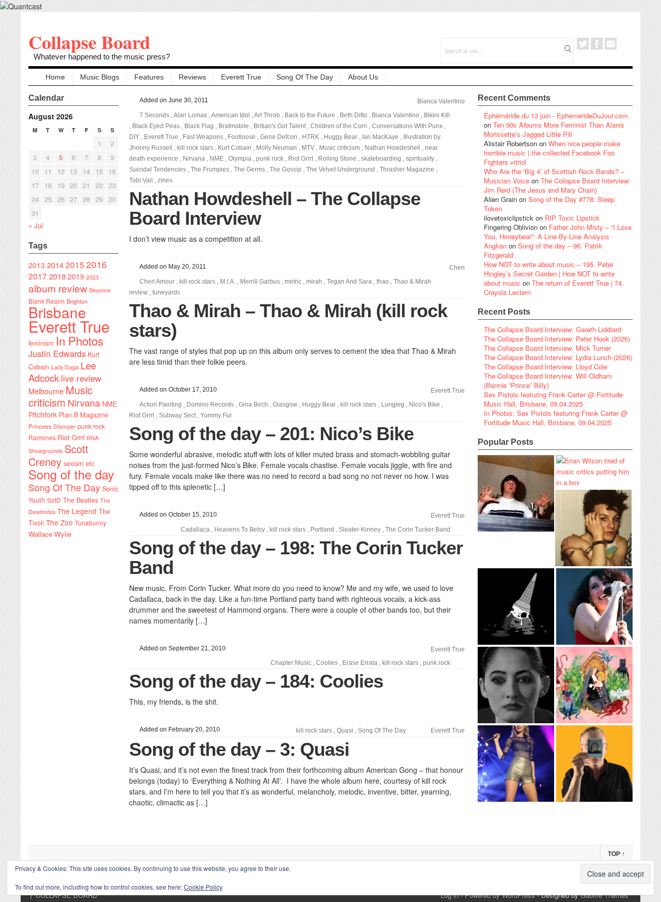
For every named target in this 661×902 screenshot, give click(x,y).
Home (55, 77)
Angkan (495, 246)
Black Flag (199, 126)
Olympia (239, 158)
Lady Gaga (64, 367)
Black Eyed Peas (156, 126)
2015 (75, 264)
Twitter (583, 44)
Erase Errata (359, 662)
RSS (625, 44)
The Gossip (286, 169)
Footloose (242, 137)
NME (109, 404)
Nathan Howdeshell (392, 147)
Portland (322, 529)
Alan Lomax (190, 115)
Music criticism (60, 396)
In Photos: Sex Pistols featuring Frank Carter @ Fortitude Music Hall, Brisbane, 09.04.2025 (555, 417)
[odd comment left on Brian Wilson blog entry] (516, 493)
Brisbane (57, 312)
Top (616, 854)
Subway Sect (177, 415)
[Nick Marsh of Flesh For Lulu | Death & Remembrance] (593, 528)
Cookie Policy (203, 886)
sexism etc (79, 463)
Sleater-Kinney (360, 529)
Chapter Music (291, 662)
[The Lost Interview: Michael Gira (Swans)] (594, 763)
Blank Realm (46, 301)
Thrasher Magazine (407, 169)
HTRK (310, 137)
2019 (76, 276)
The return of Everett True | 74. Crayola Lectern (554, 287)
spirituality (420, 158)
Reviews (192, 77)
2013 (36, 265)
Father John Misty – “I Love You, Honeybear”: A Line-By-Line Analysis (558, 231)
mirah (314, 281)
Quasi (345, 730)
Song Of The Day (304, 77)
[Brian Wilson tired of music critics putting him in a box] (594, 471)
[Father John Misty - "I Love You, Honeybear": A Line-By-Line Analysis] (594, 685)
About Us (363, 77)
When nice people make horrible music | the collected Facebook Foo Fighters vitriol (552, 152)
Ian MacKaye (380, 137)
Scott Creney (58, 455)
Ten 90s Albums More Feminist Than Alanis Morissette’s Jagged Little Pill (554, 129)
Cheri (457, 267)
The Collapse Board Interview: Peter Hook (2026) (557, 339)
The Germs (249, 169)
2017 (37, 276)
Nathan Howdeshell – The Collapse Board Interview (274, 208)
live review (81, 378)
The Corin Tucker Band (417, 529)
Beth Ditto (353, 115)
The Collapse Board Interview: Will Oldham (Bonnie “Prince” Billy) (548, 380)
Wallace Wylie (49, 534)
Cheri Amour (157, 281)
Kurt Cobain (234, 147)
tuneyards (166, 292)
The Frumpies (210, 169)
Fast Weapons (203, 137)
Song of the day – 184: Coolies (256, 681)
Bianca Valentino (441, 101)
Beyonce (100, 290)
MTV (308, 147)
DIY (134, 137)
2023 (92, 277)
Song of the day (71, 474)
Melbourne (46, 390)
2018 (57, 276)
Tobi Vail (141, 180)
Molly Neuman (276, 147)
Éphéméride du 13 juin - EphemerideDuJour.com (556, 115)
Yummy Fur (216, 415)
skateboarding (381, 158)
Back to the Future (310, 115)
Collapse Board (89, 41)
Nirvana (84, 402)
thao (382, 281)
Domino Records (210, 404)
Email (611, 44)
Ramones (42, 437)
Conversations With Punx (407, 126)
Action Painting (160, 404)
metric (293, 281)
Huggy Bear (340, 137)
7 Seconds (154, 115)
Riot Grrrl (71, 437)
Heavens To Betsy (239, 529)
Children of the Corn (338, 126)
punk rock (91, 426)
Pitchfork (42, 414)
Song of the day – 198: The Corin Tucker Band (296, 557)
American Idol (230, 115)
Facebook (597, 44)
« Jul (35, 225)
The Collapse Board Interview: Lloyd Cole (545, 366)
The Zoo (59, 522)
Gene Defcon (278, 137)
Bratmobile (233, 126)
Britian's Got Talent (280, 126)
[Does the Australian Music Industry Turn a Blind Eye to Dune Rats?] (516, 606)
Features (149, 77)
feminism (41, 342)
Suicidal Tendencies (157, 169)
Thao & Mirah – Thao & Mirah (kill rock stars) (288, 320)
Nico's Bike (424, 404)
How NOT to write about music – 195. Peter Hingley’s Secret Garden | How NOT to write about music (549, 273)
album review (57, 288)
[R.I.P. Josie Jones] (516, 685)
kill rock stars (195, 147)
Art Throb (267, 115)
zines (165, 180)
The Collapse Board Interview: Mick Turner (547, 348)
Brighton (77, 301)
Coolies (327, 662)
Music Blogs (99, 77)
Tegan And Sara (349, 281)
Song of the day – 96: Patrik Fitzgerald (543, 250)
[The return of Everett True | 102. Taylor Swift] (516, 763)
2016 (96, 264)
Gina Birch (253, 404)
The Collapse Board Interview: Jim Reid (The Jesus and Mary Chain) (557, 185)
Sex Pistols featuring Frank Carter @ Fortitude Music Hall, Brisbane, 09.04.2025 (553, 399)
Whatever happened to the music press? (102, 56)
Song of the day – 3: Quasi (239, 749)
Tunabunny (90, 522)
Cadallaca (195, 529)
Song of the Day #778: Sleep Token (549, 203)
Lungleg (392, 404)
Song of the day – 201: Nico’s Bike (271, 433)
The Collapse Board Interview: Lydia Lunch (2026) (558, 357)
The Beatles (80, 500)
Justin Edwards (57, 353)
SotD (54, 499)
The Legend (77, 511)
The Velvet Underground (340, 169)
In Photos (79, 340)
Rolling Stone (337, 158)
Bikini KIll (437, 115)
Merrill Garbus (260, 281)
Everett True (241, 77)
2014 (55, 264)
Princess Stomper (51, 426)
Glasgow (285, 404)
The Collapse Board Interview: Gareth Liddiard (552, 329)
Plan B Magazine (83, 414)
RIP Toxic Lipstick (572, 218)
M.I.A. (227, 281)
